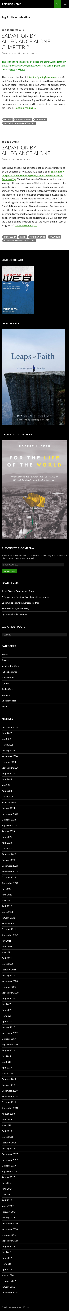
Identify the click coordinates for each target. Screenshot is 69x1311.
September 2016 (10, 1240)
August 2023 (8, 831)
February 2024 (9, 802)
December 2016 (10, 1223)
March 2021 (7, 963)
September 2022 (10, 883)
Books (5, 30)
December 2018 (10, 1090)
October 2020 (9, 986)
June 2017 (7, 1188)
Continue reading (25, 107)
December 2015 (10, 1292)
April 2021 (7, 958)
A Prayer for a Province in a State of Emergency (25, 597)
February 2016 (9, 1281)
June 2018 (7, 1119)
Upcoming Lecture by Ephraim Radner (20, 602)
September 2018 (10, 1108)
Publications (8, 677)
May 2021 (6, 952)
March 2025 (7, 744)
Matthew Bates (23, 119)
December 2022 (10, 865)
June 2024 (7, 779)
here (12, 69)
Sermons (6, 694)
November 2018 (10, 1096)
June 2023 (7, 837)
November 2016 (10, 1229)
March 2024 (7, 796)
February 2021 (9, 969)
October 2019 (9, 1038)
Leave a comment (30, 53)
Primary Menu (65, 4)
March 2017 (7, 1206)
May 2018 (6, 1125)
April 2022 (7, 906)
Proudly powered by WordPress (15, 1307)
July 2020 (6, 1004)
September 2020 (10, 992)
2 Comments (26, 159)
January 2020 (8, 1027)
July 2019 (6, 1056)
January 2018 (8, 1148)
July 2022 (6, 888)
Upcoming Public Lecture (14, 614)
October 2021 (9, 929)
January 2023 (8, 860)
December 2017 (10, 1154)
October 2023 (9, 819)
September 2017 (10, 1171)
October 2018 (9, 1102)
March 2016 (7, 1275)
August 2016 (8, 1246)
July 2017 (6, 1183)
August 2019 (8, 1050)
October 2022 (9, 877)
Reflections (17, 30)
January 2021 (8, 975)
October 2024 (9, 762)
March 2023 (7, 848)
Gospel (7, 119)
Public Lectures (9, 671)
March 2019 (7, 1073)
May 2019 (6, 1061)
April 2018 (7, 1131)
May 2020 (6, 1015)
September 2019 (10, 1044)
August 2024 (8, 773)
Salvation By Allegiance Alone (26, 150)
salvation (41, 119)
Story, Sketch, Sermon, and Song (18, 591)
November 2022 (10, 871)
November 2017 (10, 1159)
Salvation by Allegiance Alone (19, 123)
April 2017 (7, 1200)
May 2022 (6, 900)
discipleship (10, 237)
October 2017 (9, 1165)
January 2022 (8, 917)
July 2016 (6, 1252)
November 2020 (10, 981)
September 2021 (10, 935)
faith (23, 237)
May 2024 (6, 785)
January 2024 (8, 808)
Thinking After (11, 4)
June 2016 (7, 1258)
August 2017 (8, 1177)
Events (5, 660)
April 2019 (7, 1067)
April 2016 (7, 1269)
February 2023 (9, 854)
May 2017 (6, 1194)
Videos (5, 706)
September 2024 (10, 767)
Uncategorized (9, 700)
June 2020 (7, 1010)
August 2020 (8, 998)
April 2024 (7, 790)
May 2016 (6, 1263)
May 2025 (6, 739)
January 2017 (8, 1217)
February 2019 (9, 1079)
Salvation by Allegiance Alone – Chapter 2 (28, 41)
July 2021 (6, 940)
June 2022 (7, 894)
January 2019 (8, 1085)
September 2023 (10, 825)
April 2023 (7, 842)
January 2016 (8, 1286)
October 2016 (9, 1234)
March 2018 (7, 1136)
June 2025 (7, 733)
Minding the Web (10, 666)
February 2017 (9, 1211)
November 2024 (10, 756)
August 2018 (8, 1113)
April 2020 (7, 1021)
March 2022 (7, 912)
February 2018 (9, 1142)
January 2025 (8, 750)
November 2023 (10, 813)
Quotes (14, 142)
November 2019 (10, 1033)
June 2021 (7, 946)
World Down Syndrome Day (15, 608)
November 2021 (10, 923)
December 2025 (10, 727)
